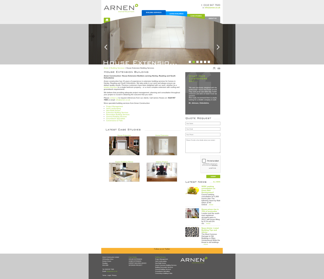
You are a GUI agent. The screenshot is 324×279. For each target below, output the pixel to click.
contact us (114, 98)
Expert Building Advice (124, 162)
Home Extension (161, 135)
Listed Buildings (176, 14)
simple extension (110, 87)
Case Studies (196, 16)
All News (216, 182)
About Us (213, 18)
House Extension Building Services (166, 265)
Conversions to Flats (114, 121)
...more (210, 205)
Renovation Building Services (117, 114)
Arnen (106, 68)
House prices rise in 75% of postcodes (210, 210)
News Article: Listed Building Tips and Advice (210, 230)
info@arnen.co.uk (212, 8)
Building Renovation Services (164, 267)
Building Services (153, 12)
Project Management (114, 106)
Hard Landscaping (113, 108)
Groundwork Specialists (115, 119)
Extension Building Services (117, 112)
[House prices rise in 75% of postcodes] (192, 213)
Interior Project (162, 162)
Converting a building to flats (163, 273)
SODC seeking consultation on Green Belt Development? (208, 189)
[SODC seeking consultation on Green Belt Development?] (192, 190)
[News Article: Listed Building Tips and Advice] (192, 232)
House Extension (124, 135)
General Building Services (116, 116)
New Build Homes (113, 110)
